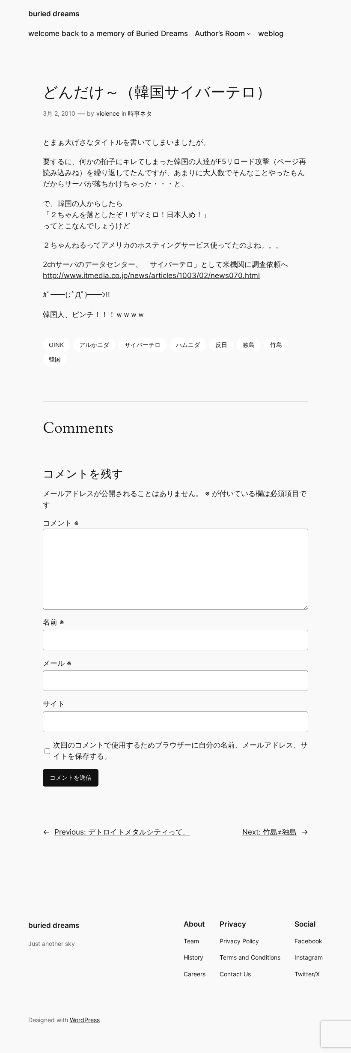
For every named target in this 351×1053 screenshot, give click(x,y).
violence (107, 113)
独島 (249, 344)
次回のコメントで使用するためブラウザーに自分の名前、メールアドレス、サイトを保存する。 (180, 750)
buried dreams (53, 13)
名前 (53, 622)
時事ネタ (140, 113)
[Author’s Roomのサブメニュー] (249, 33)
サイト (54, 704)
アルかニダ (94, 344)
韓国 (55, 359)
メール (57, 663)
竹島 (276, 344)
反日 (221, 344)
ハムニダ (188, 344)
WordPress (85, 1019)
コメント (61, 523)
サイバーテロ (143, 344)
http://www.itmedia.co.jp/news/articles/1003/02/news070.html (151, 275)
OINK (56, 344)
